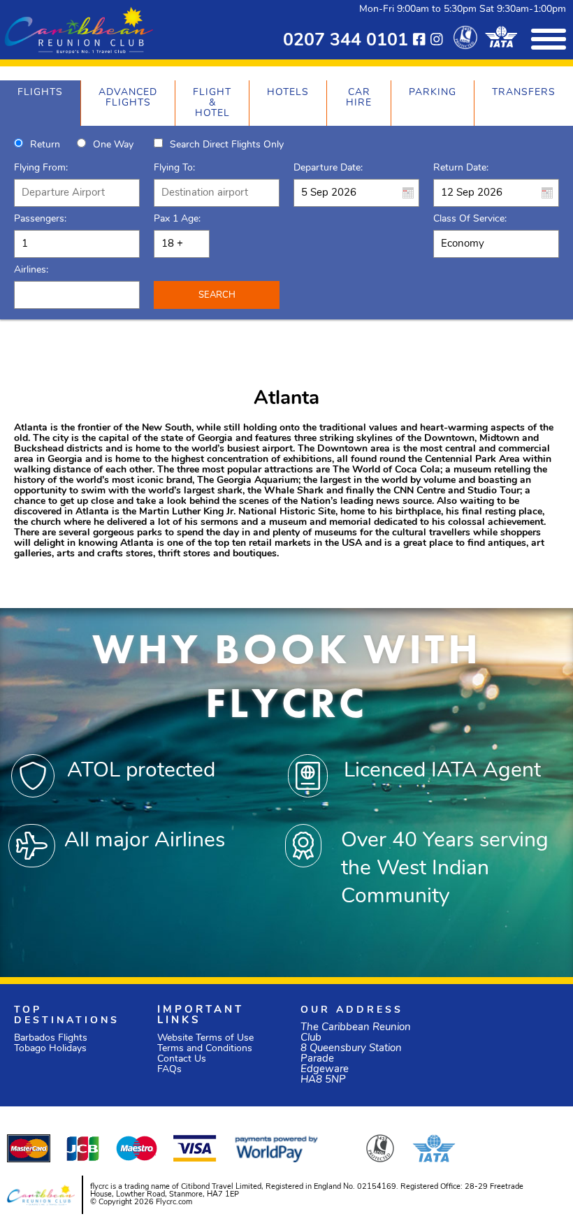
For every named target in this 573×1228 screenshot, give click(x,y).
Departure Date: (328, 168)
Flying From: (41, 168)
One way (113, 145)
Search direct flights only (227, 145)
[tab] (40, 103)
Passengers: (40, 219)
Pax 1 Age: (177, 219)
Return (45, 145)
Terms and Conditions (204, 1048)
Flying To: (174, 168)
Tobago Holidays (50, 1048)
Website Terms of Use (205, 1038)
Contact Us (181, 1059)
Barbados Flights (50, 1038)
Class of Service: (470, 219)
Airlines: (31, 270)
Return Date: (460, 168)
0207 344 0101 (345, 41)
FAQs (169, 1069)
